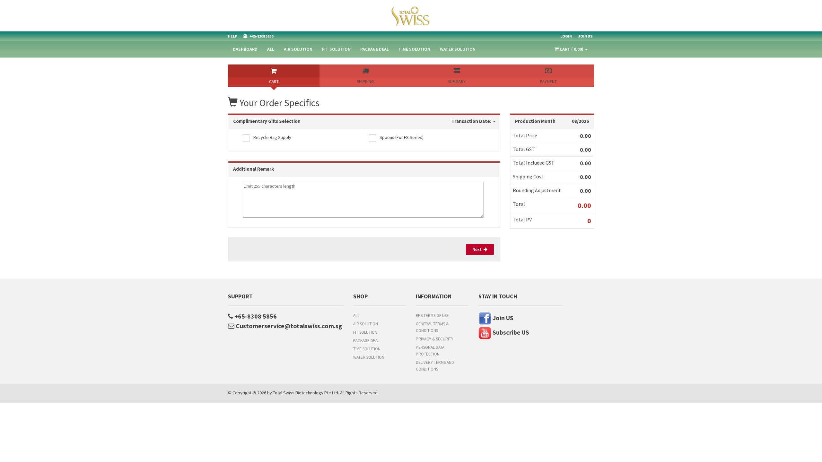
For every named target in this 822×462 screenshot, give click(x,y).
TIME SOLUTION (414, 49)
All (270, 49)
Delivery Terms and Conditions (435, 366)
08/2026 (580, 121)
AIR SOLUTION (298, 49)
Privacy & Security (434, 339)
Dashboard (245, 49)
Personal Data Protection (430, 351)
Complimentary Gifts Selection (267, 121)
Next (478, 249)
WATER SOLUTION (458, 49)
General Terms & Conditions (432, 327)
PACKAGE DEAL (374, 49)
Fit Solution (336, 49)
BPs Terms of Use (432, 315)
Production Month (535, 121)
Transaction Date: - (473, 121)
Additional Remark (253, 169)
